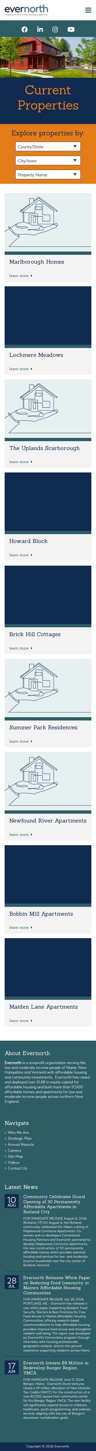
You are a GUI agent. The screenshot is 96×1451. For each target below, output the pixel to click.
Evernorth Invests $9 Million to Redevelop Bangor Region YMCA (56, 1368)
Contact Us (17, 1168)
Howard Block (28, 541)
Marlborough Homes (36, 261)
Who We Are (18, 1132)
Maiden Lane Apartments (43, 1006)
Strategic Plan (20, 1138)
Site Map (15, 1156)
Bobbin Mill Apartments (41, 913)
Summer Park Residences (43, 727)
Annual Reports (21, 1144)
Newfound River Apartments (47, 820)
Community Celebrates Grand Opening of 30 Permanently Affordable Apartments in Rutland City (54, 1204)
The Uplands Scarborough (44, 448)
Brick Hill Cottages (35, 634)
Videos (13, 1162)
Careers (14, 1150)
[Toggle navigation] (88, 10)
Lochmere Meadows (36, 354)
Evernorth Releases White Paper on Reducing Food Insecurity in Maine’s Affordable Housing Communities (56, 1285)
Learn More (19, 275)
